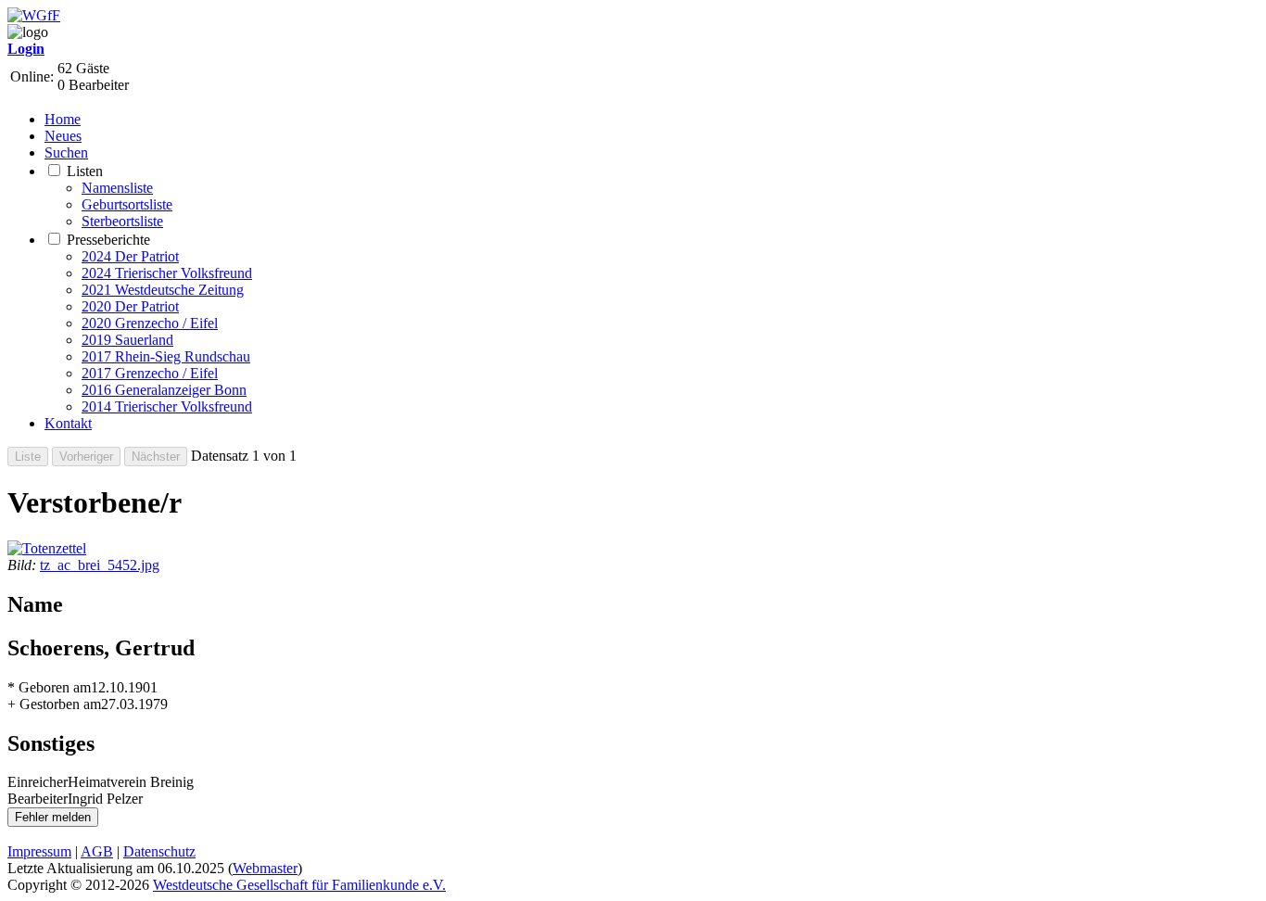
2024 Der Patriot (130, 256)
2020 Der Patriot (130, 306)
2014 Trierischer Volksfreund (167, 406)
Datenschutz (159, 851)
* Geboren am (49, 687)
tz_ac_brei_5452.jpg (99, 565)
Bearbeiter (37, 798)
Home (62, 119)
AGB (97, 851)
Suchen (66, 152)
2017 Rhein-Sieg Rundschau (166, 356)
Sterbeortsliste (122, 221)
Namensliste (117, 188)
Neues (63, 136)
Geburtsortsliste (127, 204)
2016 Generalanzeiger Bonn (164, 390)
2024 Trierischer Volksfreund (167, 273)
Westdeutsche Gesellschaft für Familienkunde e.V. (299, 885)
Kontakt (68, 423)
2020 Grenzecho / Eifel (150, 323)
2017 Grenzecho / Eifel (150, 373)
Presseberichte (108, 239)
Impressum (39, 851)
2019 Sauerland (127, 340)
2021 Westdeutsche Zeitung (163, 290)
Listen (85, 171)
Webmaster (265, 868)
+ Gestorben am (54, 704)
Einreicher (37, 782)
